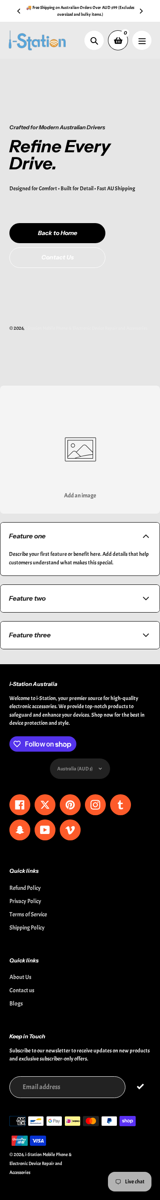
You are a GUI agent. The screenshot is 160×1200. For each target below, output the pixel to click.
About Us (20, 977)
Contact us (22, 990)
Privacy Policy (25, 901)
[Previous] (19, 11)
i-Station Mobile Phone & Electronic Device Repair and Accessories (86, 328)
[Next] (141, 11)
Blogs (16, 1003)
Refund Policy (25, 888)
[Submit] (140, 1086)
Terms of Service (28, 914)
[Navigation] (141, 40)
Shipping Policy (27, 927)
